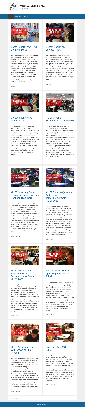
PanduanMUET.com (32, 6)
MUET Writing (15, 159)
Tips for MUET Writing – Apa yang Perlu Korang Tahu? (58, 273)
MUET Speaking (16, 236)
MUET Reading (50, 239)
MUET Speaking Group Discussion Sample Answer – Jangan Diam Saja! (25, 195)
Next (18, 398)
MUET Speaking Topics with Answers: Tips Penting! (23, 350)
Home (11, 16)
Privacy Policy (18, 16)
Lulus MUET (15, 86)
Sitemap (26, 16)
